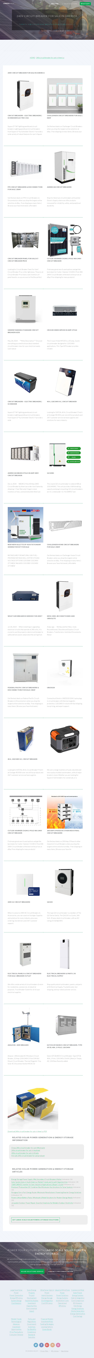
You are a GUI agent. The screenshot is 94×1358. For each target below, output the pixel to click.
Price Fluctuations (16, 1332)
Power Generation (16, 1295)
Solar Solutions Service (32, 1271)
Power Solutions (62, 1295)
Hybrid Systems (47, 1295)
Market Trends (16, 1319)
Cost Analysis (16, 1303)
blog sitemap (64, 1351)
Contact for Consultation (60, 1271)
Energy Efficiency (16, 1298)
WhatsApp (85, 3)
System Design (16, 1301)
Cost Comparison (77, 1301)
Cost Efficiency (47, 1303)
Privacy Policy (44, 1351)
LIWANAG (8, 3)
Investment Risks (47, 1322)
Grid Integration (47, 1301)
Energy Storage (46, 1298)
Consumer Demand (16, 1335)
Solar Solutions (70, 3)
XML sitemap (55, 1351)
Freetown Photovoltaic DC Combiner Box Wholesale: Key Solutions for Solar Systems (42, 1187)
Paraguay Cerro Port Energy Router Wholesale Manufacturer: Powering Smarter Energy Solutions (46, 1192)
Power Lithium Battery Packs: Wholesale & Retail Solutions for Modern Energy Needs (42, 1198)
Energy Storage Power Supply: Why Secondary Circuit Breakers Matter (36, 1179)
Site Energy (78, 1306)
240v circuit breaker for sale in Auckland (25, 1150)
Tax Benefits (31, 1329)
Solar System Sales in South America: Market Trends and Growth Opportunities (39, 1182)
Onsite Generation (77, 1311)
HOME (32, 58)
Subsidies (31, 1337)
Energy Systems (62, 1298)
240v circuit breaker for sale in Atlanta (25, 1153)
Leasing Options (47, 1327)
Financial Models (47, 1319)
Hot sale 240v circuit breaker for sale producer (28, 1156)
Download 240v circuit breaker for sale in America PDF (27, 1131)
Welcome (55, 3)
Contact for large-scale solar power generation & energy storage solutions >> (47, 24)
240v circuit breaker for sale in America (50, 58)
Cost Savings (77, 1316)
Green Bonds (47, 1329)
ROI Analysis (77, 1303)
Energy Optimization (77, 1314)
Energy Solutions (78, 1308)
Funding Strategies (47, 1324)
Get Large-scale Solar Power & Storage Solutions (35, 1220)
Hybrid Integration (77, 1298)
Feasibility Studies (31, 1301)
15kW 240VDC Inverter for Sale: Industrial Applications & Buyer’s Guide (37, 1185)
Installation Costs (62, 1301)
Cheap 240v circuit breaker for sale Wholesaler (28, 1148)
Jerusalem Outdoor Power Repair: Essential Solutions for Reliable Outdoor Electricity (42, 1203)
